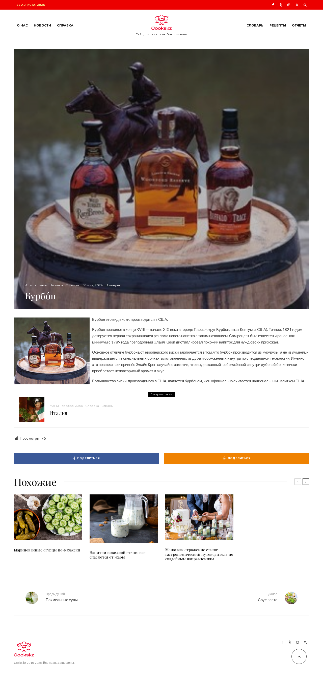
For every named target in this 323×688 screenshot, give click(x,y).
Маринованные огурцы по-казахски (47, 550)
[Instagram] (289, 5)
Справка (65, 25)
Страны (107, 406)
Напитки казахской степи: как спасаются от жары (118, 554)
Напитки (56, 285)
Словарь (255, 25)
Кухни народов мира (66, 406)
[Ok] (281, 5)
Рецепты (278, 25)
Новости (42, 25)
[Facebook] (273, 5)
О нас (22, 25)
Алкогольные (36, 285)
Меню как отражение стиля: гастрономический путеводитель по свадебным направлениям (199, 554)
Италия (58, 413)
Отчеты (299, 25)
